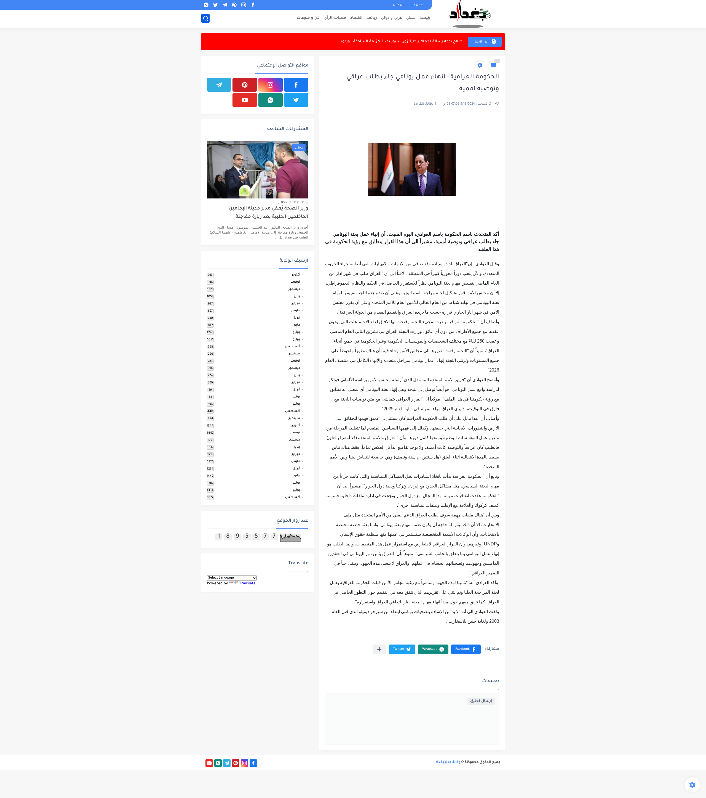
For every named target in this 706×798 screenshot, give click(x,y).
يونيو (296, 332)
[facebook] (253, 5)
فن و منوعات (308, 18)
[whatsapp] (206, 5)
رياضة (372, 18)
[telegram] (224, 5)
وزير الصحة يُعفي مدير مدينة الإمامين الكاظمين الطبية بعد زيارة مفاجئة (268, 213)
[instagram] (243, 5)
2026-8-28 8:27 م (291, 202)
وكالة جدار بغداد (447, 762)
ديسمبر (294, 289)
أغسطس (292, 347)
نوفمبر (295, 282)
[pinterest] (234, 5)
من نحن (398, 5)
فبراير (296, 304)
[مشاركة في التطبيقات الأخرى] (379, 649)
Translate (247, 584)
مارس (295, 311)
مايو (297, 325)
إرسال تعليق (481, 701)
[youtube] (244, 100)
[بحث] (205, 18)
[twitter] (215, 5)
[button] (466, 649)
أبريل (296, 318)
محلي (411, 18)
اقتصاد (356, 18)
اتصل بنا (417, 5)
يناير (297, 296)
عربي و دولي (391, 18)
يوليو (296, 339)
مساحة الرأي (335, 18)
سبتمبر (294, 354)
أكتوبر (296, 275)
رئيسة (425, 18)
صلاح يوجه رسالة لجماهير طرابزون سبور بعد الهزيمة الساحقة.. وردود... (399, 41)
